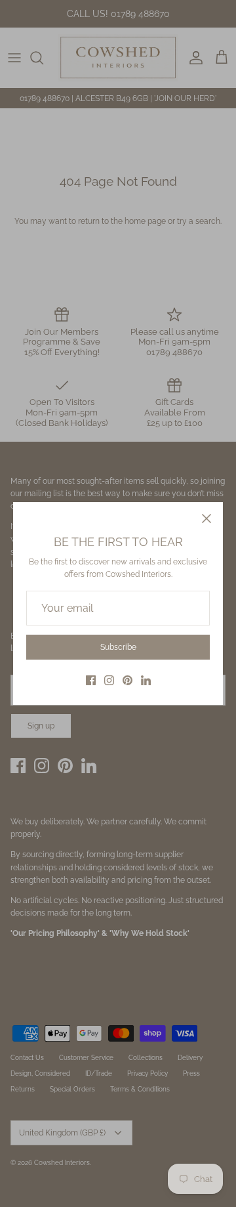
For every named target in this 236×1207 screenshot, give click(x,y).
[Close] (206, 518)
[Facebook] (91, 680)
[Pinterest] (127, 680)
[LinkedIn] (146, 680)
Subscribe (118, 647)
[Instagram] (109, 680)
